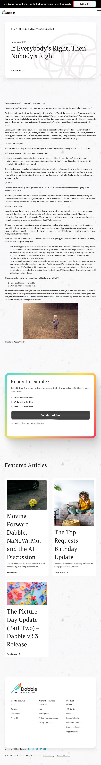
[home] (8, 12)
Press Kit (14, 718)
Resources (43, 704)
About (13, 704)
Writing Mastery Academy (49, 718)
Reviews (14, 709)
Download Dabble (73, 727)
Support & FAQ (72, 732)
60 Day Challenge (45, 722)
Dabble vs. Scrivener (74, 722)
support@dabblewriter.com (15, 749)
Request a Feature (73, 718)
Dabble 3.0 (84, 4)
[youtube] (44, 749)
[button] (98, 12)
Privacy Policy (48, 756)
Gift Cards (70, 709)
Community (15, 713)
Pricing (69, 704)
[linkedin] (40, 749)
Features (69, 713)
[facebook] (29, 749)
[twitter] (36, 749)
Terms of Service (63, 756)
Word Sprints (44, 713)
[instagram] (33, 749)
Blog (40, 709)
